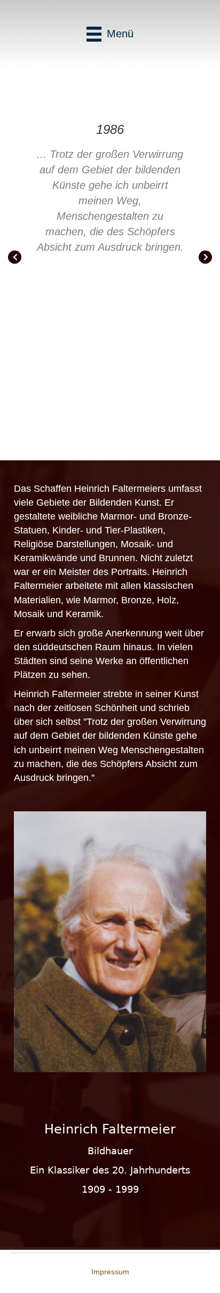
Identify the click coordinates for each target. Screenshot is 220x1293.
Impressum (110, 1271)
